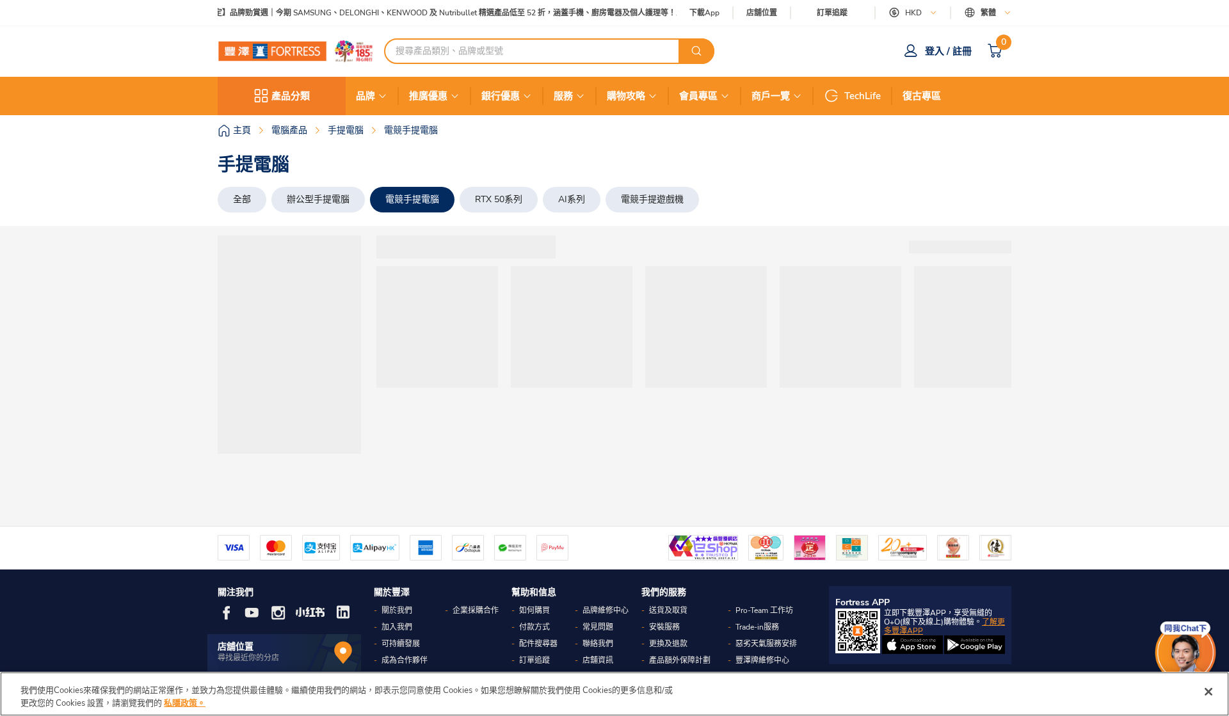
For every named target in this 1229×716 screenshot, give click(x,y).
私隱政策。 (184, 702)
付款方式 (534, 627)
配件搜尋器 (538, 644)
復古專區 (922, 96)
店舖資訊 (597, 660)
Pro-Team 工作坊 (764, 610)
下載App (704, 13)
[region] (614, 694)
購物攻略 (626, 96)
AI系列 (571, 199)
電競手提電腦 (412, 199)
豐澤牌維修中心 (762, 660)
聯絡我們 (597, 644)
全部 (242, 199)
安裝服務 (664, 627)
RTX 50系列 (498, 199)
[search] (696, 51)
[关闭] (1208, 692)
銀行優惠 (500, 96)
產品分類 (290, 96)
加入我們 (397, 627)
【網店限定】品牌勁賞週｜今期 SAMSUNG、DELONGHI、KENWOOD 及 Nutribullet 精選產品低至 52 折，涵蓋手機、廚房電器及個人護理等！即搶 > (435, 13)
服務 (563, 96)
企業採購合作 (476, 610)
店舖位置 (761, 13)
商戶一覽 (770, 96)
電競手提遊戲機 (652, 199)
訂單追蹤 (832, 13)
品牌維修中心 (605, 610)
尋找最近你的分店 (248, 658)
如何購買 (534, 610)
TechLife (862, 96)
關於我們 (397, 610)
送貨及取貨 (668, 610)
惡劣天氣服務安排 (766, 644)
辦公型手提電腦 (318, 199)
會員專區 (698, 96)
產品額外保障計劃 (680, 660)
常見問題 (597, 627)
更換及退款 (668, 644)
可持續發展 (401, 644)
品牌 (365, 96)
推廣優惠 (428, 96)
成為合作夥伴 (405, 660)
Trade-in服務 (757, 627)
